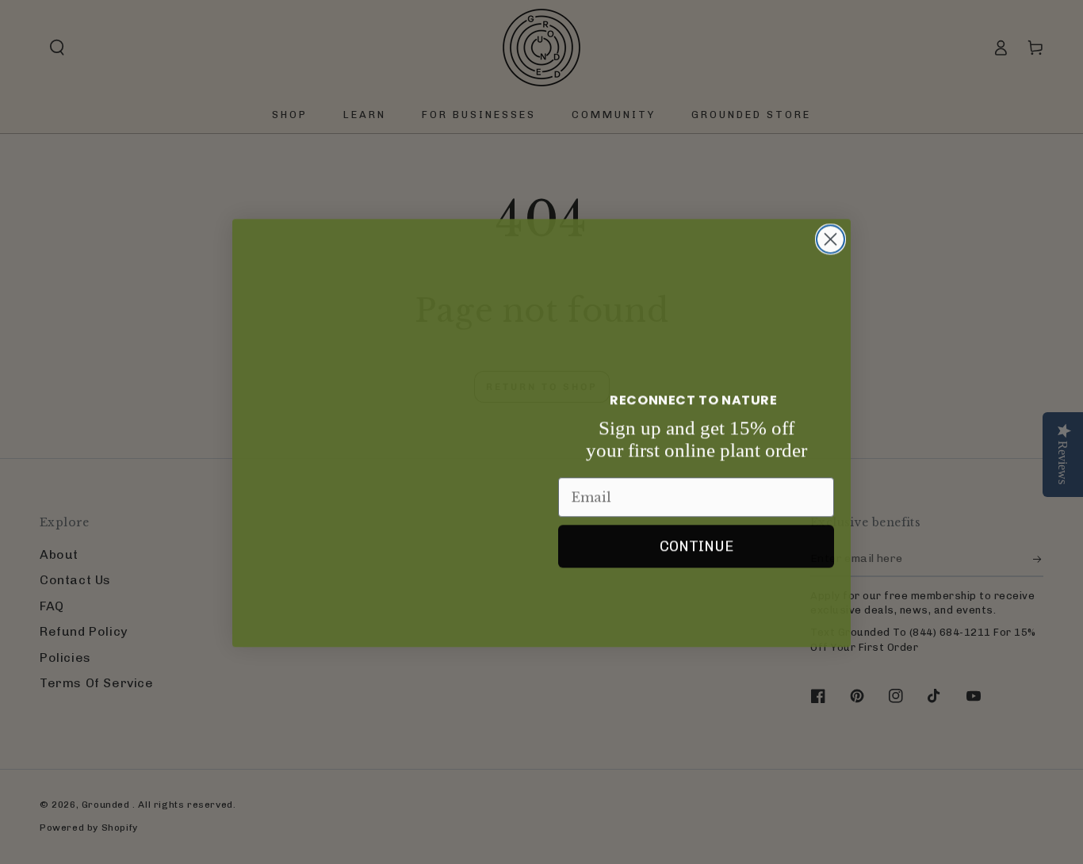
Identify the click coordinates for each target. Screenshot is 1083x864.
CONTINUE (696, 545)
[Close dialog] (830, 220)
